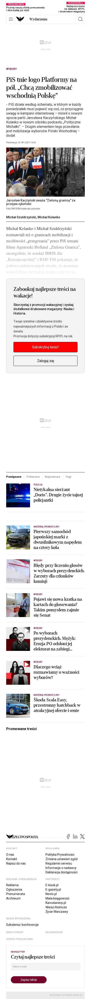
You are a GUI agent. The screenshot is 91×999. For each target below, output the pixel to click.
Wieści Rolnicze (56, 907)
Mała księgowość (57, 898)
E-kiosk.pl (52, 885)
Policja (38, 484)
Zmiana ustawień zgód (62, 859)
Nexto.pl (51, 894)
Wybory (11, 69)
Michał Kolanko (49, 217)
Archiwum (13, 898)
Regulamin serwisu (59, 863)
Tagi (68, 476)
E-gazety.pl (53, 889)
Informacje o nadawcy (61, 868)
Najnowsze (52, 476)
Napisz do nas (16, 863)
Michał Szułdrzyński (21, 217)
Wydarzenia (38, 19)
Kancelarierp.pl (56, 903)
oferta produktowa (19, 939)
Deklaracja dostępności (62, 872)
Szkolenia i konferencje (22, 924)
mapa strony (14, 932)
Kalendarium (54, 932)
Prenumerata (15, 894)
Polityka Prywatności (60, 854)
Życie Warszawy (57, 911)
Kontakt (11, 859)
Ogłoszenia (14, 889)
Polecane (33, 476)
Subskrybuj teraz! (45, 347)
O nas (10, 854)
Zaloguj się (45, 361)
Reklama (12, 885)
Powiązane (13, 476)
